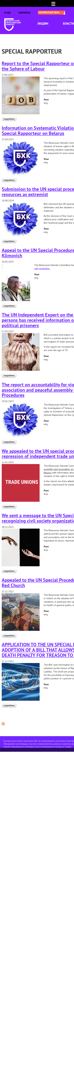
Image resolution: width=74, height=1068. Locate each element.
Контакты (24, 12)
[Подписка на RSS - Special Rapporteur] (3, 723)
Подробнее (10, 119)
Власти (68, 24)
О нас (7, 12)
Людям (42, 24)
